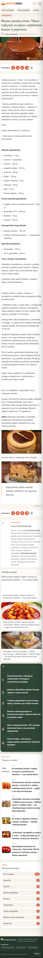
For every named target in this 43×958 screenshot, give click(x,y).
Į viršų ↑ (37, 953)
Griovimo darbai (21, 947)
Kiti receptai (6, 15)
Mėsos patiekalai (8, 10)
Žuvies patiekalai (24, 10)
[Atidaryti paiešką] (34, 3)
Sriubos (36, 10)
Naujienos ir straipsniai (8, 947)
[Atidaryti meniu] (39, 3)
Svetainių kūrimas (32, 947)
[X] (18, 68)
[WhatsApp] (22, 68)
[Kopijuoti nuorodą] (31, 68)
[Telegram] (27, 68)
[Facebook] (13, 68)
